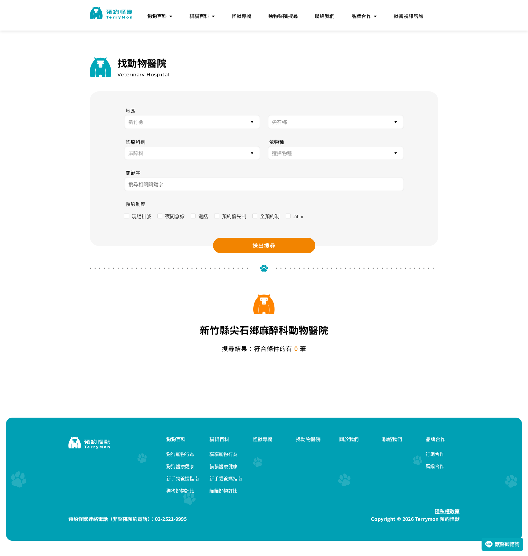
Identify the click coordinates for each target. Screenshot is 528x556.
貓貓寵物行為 (223, 454)
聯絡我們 (392, 439)
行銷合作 (435, 454)
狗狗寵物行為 (180, 454)
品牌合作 (436, 439)
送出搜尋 (264, 245)
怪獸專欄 (263, 439)
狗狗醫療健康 (180, 466)
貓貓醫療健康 (223, 466)
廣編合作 (435, 466)
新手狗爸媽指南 (182, 478)
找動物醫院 (308, 439)
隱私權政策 (447, 511)
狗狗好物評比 (180, 491)
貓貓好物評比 (223, 491)
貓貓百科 (219, 439)
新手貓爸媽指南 (225, 478)
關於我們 (349, 439)
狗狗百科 (176, 439)
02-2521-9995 (171, 518)
